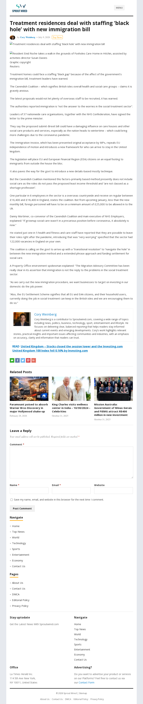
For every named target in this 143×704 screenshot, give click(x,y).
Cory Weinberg (27, 37)
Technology (19, 543)
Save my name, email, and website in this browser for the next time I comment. (59, 499)
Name (14, 485)
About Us (17, 582)
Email (56, 485)
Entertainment (20, 554)
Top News (57, 37)
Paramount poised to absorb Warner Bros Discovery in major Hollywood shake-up (29, 408)
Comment (17, 444)
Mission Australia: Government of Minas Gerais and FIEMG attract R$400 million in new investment (113, 410)
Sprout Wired (70, 693)
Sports (16, 549)
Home (16, 526)
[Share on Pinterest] (28, 360)
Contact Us (18, 566)
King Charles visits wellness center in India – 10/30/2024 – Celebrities (71, 408)
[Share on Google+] (33, 360)
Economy (17, 560)
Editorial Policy (20, 600)
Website (99, 485)
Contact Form (86, 682)
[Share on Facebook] (17, 360)
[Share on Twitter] (23, 360)
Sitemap (83, 693)
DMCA (15, 594)
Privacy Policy (20, 605)
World (15, 537)
